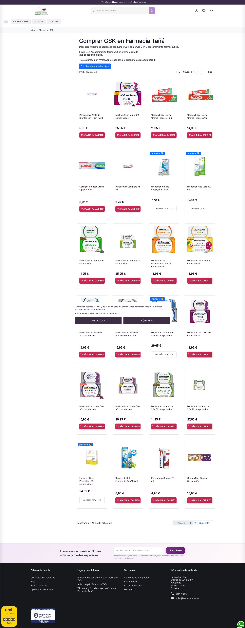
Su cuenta (129, 570)
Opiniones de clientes (42, 589)
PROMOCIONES (20, 21)
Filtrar (207, 72)
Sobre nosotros (39, 585)
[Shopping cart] (211, 10)
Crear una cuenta (133, 585)
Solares (53, 21)
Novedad (187, 72)
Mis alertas (130, 589)
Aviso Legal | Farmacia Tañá (92, 584)
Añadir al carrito (94, 135)
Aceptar (146, 320)
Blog (33, 581)
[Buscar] (152, 10)
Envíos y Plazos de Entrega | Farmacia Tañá (98, 579)
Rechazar (98, 320)
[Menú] (6, 22)
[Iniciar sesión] (197, 10)
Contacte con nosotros (43, 577)
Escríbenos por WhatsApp (95, 66)
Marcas (38, 21)
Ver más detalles (164, 209)
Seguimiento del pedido (137, 577)
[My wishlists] (204, 10)
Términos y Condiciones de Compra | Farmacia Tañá (97, 590)
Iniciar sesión (131, 581)
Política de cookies (84, 313)
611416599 (181, 593)
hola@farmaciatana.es (187, 598)
